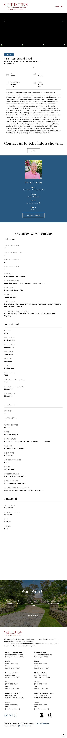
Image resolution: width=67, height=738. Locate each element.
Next (33, 151)
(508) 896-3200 (11, 684)
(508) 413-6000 (11, 663)
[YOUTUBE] (11, 715)
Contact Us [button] (33, 615)
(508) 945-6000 (40, 684)
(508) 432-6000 (11, 704)
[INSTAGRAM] (15, 715)
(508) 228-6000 (40, 704)
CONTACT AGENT (33, 215)
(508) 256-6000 (40, 663)
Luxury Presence (42, 723)
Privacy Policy (25, 726)
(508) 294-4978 (34, 196)
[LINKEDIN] (6, 715)
